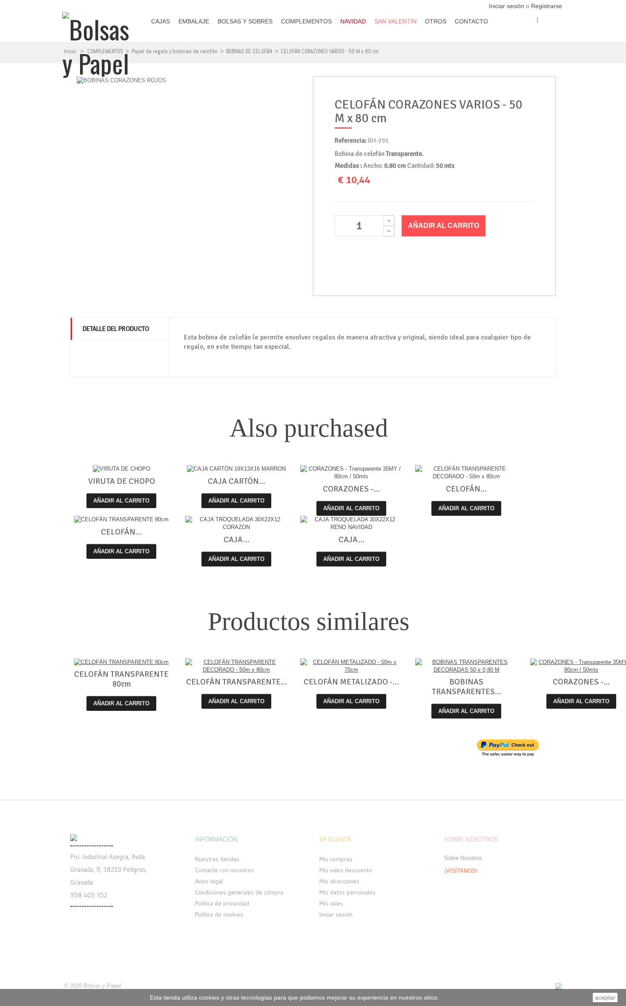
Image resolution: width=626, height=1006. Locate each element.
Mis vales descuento (345, 870)
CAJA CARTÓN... (236, 481)
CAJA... (237, 540)
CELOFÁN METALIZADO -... (351, 682)
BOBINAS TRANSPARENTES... (466, 687)
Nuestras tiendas (217, 859)
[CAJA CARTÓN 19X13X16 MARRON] (236, 469)
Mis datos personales (347, 892)
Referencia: (351, 140)
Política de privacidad (222, 903)
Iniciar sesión (507, 6)
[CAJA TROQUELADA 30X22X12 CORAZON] (236, 523)
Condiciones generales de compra (239, 892)
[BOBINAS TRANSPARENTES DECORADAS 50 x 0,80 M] (466, 666)
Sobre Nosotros (463, 858)
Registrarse (546, 6)
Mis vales (331, 903)
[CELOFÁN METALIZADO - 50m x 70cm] (351, 666)
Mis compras (335, 859)
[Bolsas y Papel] (99, 40)
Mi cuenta (335, 839)
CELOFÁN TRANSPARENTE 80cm (121, 679)
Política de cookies (219, 914)
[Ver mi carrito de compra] (555, 35)
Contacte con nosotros (224, 870)
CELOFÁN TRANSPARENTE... (236, 682)
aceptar (605, 997)
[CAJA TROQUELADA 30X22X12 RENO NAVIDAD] (351, 523)
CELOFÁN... (466, 489)
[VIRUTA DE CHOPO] (121, 469)
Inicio (70, 51)
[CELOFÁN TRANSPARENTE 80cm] (121, 520)
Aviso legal (209, 881)
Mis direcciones (339, 881)
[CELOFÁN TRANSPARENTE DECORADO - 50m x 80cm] (466, 472)
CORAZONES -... (351, 489)
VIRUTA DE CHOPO (121, 481)
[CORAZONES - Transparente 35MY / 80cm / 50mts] (351, 472)
